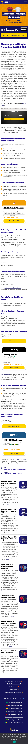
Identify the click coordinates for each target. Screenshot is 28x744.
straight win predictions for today (13, 288)
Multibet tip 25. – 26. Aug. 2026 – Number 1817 (8, 511)
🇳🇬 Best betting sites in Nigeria (14, 702)
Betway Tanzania (5, 374)
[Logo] (5, 2)
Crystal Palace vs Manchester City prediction (7, 566)
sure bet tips (13, 129)
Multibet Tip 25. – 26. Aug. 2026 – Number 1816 (8, 539)
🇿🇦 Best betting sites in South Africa (14, 717)
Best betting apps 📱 (14, 689)
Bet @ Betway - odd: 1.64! (14, 341)
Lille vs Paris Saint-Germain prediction (8, 597)
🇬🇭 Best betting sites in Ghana (14, 708)
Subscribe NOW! (14, 221)
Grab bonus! (14, 367)
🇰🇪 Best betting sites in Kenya (14, 705)
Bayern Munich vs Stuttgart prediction (8, 622)
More (8, 504)
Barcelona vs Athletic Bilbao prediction (9, 652)
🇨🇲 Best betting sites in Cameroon (14, 722)
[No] (26, 738)
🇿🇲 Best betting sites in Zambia (14, 720)
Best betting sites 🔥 (14, 686)
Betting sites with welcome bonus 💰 (14, 692)
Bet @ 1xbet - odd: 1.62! (14, 426)
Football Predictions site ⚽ (14, 684)
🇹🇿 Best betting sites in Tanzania (14, 711)
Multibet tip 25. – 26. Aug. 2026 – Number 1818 (8, 483)
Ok (14, 741)
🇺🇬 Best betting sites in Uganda (14, 714)
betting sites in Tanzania (19, 459)
